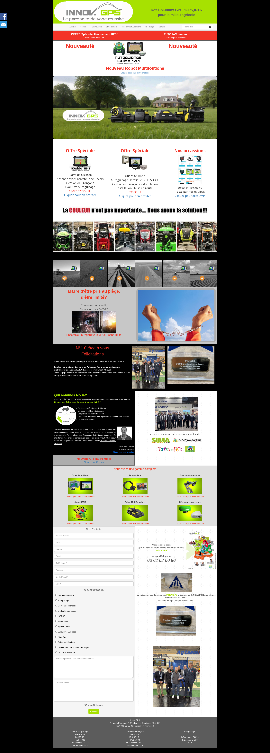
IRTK (190, 743)
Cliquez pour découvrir (94, 37)
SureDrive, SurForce (66, 632)
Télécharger (149, 27)
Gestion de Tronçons (66, 606)
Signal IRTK (80, 502)
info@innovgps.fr (146, 726)
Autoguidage (135, 475)
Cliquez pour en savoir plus (123, 452)
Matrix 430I (80, 734)
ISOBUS (61, 616)
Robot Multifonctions (135, 502)
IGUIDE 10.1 (80, 737)
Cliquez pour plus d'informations (135, 73)
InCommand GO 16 (80, 743)
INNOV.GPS (161, 550)
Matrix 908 (80, 740)
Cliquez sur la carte (161, 545)
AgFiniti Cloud (63, 626)
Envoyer (94, 711)
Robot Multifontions (66, 642)
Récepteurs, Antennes (190, 502)
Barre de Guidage (65, 595)
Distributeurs (97, 27)
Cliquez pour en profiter (80, 195)
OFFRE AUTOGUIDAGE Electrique (73, 647)
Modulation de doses (66, 611)
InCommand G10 (80, 745)
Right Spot (62, 637)
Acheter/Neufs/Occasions (131, 27)
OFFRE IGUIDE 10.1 (66, 653)
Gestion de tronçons (190, 475)
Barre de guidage (80, 475)
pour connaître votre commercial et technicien (161, 547)
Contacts (162, 27)
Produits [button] (83, 27)
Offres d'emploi (111, 27)
